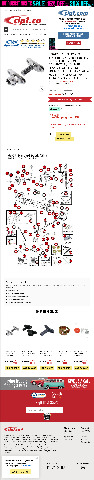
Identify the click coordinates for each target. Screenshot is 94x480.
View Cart (68, 431)
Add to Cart (12, 368)
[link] (23, 3)
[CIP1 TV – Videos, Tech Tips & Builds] (77, 467)
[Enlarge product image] (41, 88)
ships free (15, 361)
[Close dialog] (89, 8)
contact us (9, 288)
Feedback (68, 439)
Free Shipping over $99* (13, 10)
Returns (84, 436)
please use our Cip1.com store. (73, 28)
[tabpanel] (12, 344)
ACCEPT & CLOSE (21, 471)
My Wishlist (68, 436)
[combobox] (49, 29)
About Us (84, 439)
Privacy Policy (40, 449)
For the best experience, (73, 26)
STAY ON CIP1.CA (73, 43)
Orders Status (69, 434)
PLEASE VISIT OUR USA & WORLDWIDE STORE (73, 35)
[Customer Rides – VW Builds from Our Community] (83, 467)
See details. (28, 466)
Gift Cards (27, 10)
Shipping (84, 434)
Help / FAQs (85, 431)
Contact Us (85, 442)
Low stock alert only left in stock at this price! (67, 126)
